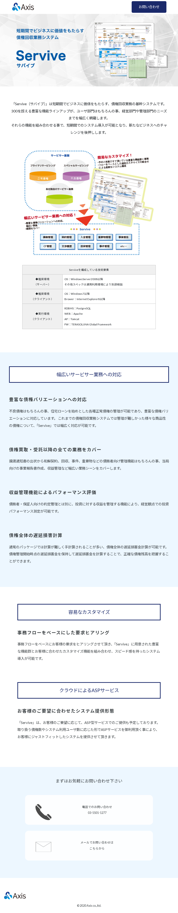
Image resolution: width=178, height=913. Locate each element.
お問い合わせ (149, 7)
